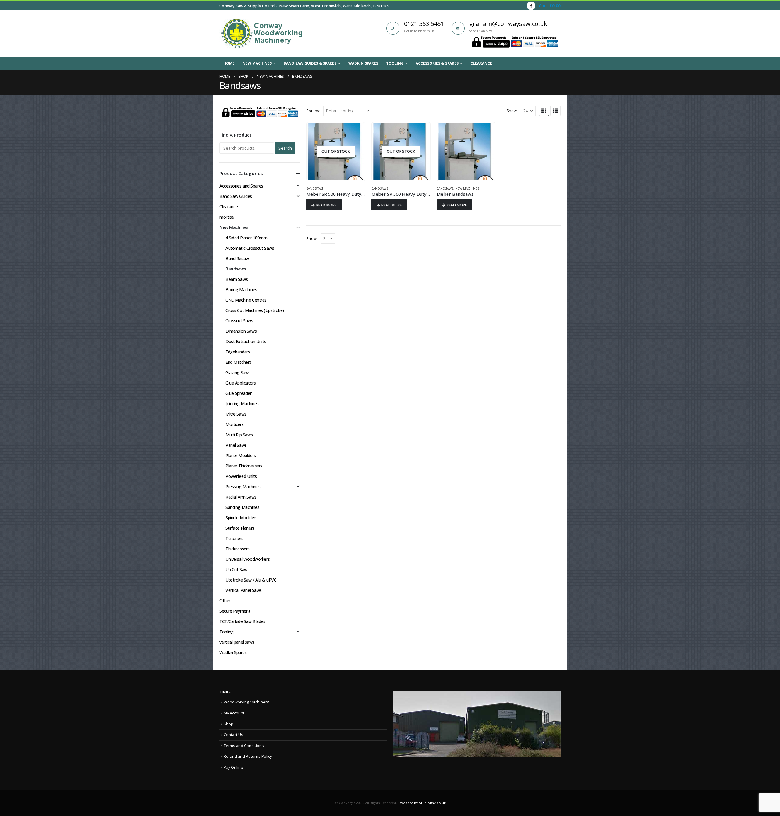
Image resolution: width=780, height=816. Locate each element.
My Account (234, 713)
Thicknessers (237, 549)
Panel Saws (236, 445)
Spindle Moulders (241, 518)
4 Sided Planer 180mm (246, 238)
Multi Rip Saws (239, 435)
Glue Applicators (240, 383)
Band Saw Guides (235, 196)
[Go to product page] (466, 151)
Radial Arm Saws (241, 497)
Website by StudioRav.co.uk (423, 802)
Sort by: (313, 110)
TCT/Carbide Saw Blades (242, 621)
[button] (544, 111)
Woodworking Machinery (246, 702)
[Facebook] (531, 6)
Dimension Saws (241, 331)
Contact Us (233, 734)
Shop (228, 724)
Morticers (234, 424)
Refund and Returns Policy (248, 756)
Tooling (395, 63)
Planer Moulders (240, 455)
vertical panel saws (236, 642)
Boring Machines (241, 289)
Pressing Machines (243, 486)
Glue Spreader (238, 393)
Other (224, 600)
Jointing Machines (242, 403)
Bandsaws (314, 188)
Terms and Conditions (244, 745)
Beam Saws (236, 279)
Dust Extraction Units (245, 341)
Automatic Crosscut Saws (249, 248)
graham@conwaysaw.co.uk (508, 24)
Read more (326, 205)
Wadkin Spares (363, 63)
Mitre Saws (235, 414)
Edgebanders (237, 352)
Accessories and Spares (241, 186)
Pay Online (233, 767)
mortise (226, 217)
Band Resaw (237, 258)
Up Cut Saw (236, 569)
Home (229, 63)
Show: (512, 110)
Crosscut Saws (239, 321)
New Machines (257, 63)
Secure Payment (234, 611)
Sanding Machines (242, 507)
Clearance (481, 63)
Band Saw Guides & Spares (310, 63)
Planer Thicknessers (243, 466)
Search (285, 148)
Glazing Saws (237, 372)
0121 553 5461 (424, 24)
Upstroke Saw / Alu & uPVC (251, 580)
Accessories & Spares (437, 63)
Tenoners (234, 538)
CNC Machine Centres (246, 300)
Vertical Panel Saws (243, 590)
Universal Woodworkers (247, 559)
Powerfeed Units (241, 476)
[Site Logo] (261, 34)
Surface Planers (239, 528)
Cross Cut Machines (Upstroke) (254, 310)
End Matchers (238, 362)
